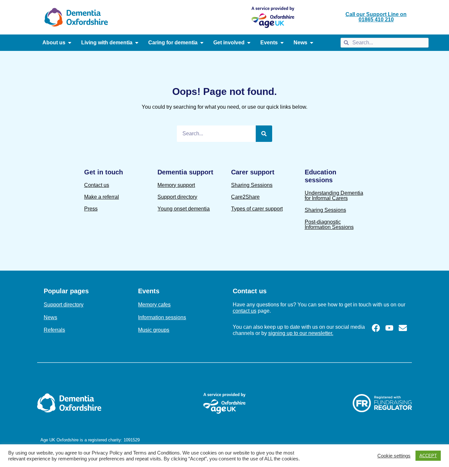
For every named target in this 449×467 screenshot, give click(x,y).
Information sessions (162, 317)
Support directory (177, 197)
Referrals (54, 330)
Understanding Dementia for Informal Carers (334, 195)
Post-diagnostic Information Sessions (329, 224)
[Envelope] (403, 328)
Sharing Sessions (251, 185)
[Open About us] (69, 43)
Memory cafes (154, 304)
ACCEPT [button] (428, 455)
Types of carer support (257, 208)
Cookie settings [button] (394, 455)
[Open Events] (282, 43)
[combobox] (384, 43)
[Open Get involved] (248, 43)
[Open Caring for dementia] (201, 43)
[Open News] (311, 43)
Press (91, 208)
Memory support (176, 185)
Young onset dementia (183, 208)
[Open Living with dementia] (136, 43)
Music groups (153, 330)
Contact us (96, 185)
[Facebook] (376, 328)
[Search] (264, 133)
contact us (244, 311)
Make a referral (101, 197)
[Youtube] (389, 328)
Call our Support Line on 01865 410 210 (376, 16)
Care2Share (245, 197)
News (50, 317)
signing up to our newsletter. (300, 333)
